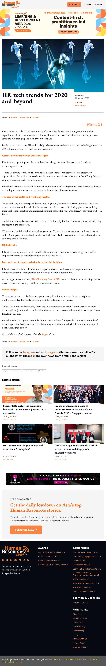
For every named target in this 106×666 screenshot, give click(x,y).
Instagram (51, 352)
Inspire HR (79, 560)
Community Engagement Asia (86, 556)
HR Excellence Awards (47, 560)
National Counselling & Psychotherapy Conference (85, 573)
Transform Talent (82, 587)
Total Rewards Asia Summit (85, 583)
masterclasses (80, 602)
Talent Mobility (81, 579)
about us (77, 614)
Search (88, 4)
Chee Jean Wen (61, 419)
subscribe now (28, 530)
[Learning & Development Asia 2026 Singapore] (53, 22)
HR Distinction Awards (47, 556)
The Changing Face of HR (45, 279)
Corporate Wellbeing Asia (84, 552)
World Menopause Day (83, 591)
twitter (14, 118)
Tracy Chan (8, 459)
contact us (77, 622)
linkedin (36, 118)
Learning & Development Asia (86, 569)
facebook (24, 118)
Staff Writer (80, 105)
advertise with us (80, 618)
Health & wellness (30, 371)
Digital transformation (12, 371)
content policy (79, 626)
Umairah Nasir (9, 419)
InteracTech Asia (81, 564)
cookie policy (78, 630)
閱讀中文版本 (95, 124)
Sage (44, 334)
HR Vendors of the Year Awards (52, 564)
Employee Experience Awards (51, 552)
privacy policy (79, 643)
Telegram (29, 352)
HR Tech (42, 371)
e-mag (75, 634)
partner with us (80, 639)
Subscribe (75, 5)
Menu (99, 4)
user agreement (80, 647)
